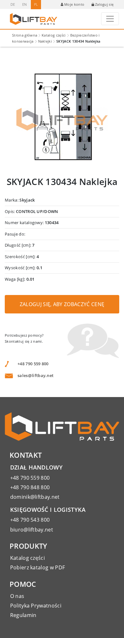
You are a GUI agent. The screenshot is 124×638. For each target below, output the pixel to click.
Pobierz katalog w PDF (37, 567)
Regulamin (23, 615)
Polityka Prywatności (35, 605)
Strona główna (24, 35)
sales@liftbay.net (35, 375)
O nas (17, 596)
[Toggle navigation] (110, 18)
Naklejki (45, 41)
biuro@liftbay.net (31, 529)
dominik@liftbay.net (35, 496)
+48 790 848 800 (30, 487)
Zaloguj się (104, 4)
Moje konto (74, 4)
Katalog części (53, 35)
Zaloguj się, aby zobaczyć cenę (62, 304)
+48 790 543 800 (30, 519)
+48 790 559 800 (33, 364)
